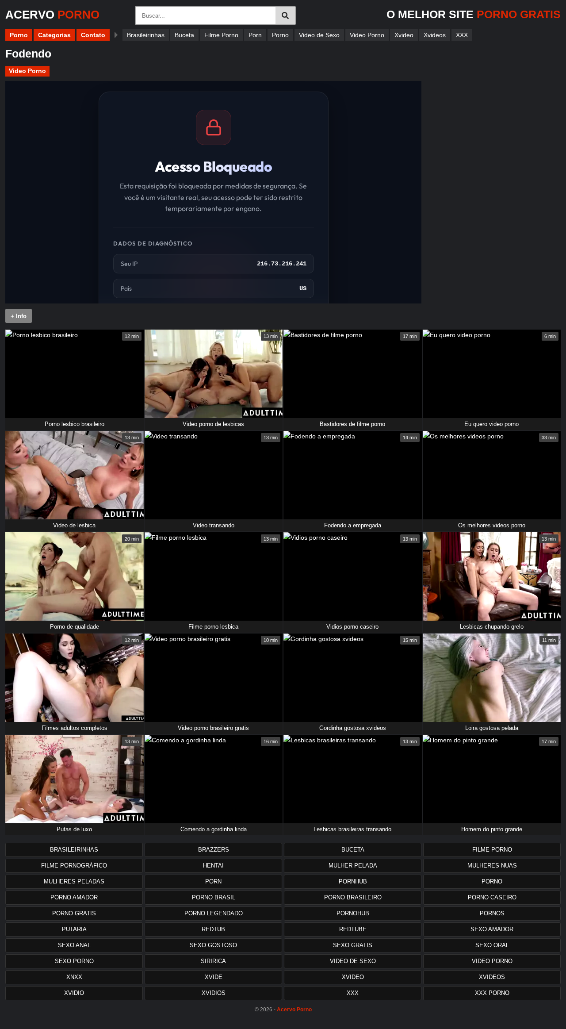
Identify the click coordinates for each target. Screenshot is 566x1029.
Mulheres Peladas (74, 881)
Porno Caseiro (492, 897)
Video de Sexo (319, 34)
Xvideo (403, 34)
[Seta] (116, 35)
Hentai (213, 865)
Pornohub (353, 913)
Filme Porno (221, 34)
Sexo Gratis (352, 945)
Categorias (54, 34)
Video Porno (367, 34)
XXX (462, 34)
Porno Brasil (213, 897)
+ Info (19, 316)
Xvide (213, 977)
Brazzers (213, 849)
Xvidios (214, 993)
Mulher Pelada (353, 865)
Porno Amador (74, 897)
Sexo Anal (74, 945)
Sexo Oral (492, 945)
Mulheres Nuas (492, 865)
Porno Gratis (74, 913)
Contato (93, 34)
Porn (255, 34)
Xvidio (74, 993)
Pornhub (353, 881)
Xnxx (74, 977)
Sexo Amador (491, 929)
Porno (19, 34)
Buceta (184, 34)
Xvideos (435, 34)
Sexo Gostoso (213, 945)
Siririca (213, 961)
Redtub (213, 929)
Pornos (492, 913)
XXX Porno (492, 993)
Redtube (353, 929)
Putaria (74, 929)
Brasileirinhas (145, 34)
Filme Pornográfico (74, 865)
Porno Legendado (213, 913)
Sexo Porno (74, 961)
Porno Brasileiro (353, 897)
